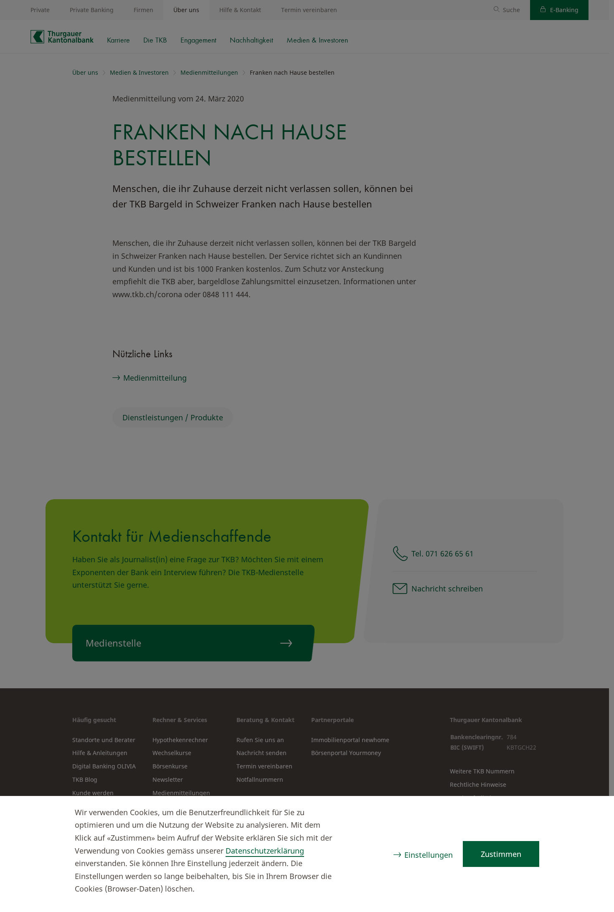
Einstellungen (428, 855)
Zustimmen (501, 854)
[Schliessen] (591, 813)
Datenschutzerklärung (265, 851)
